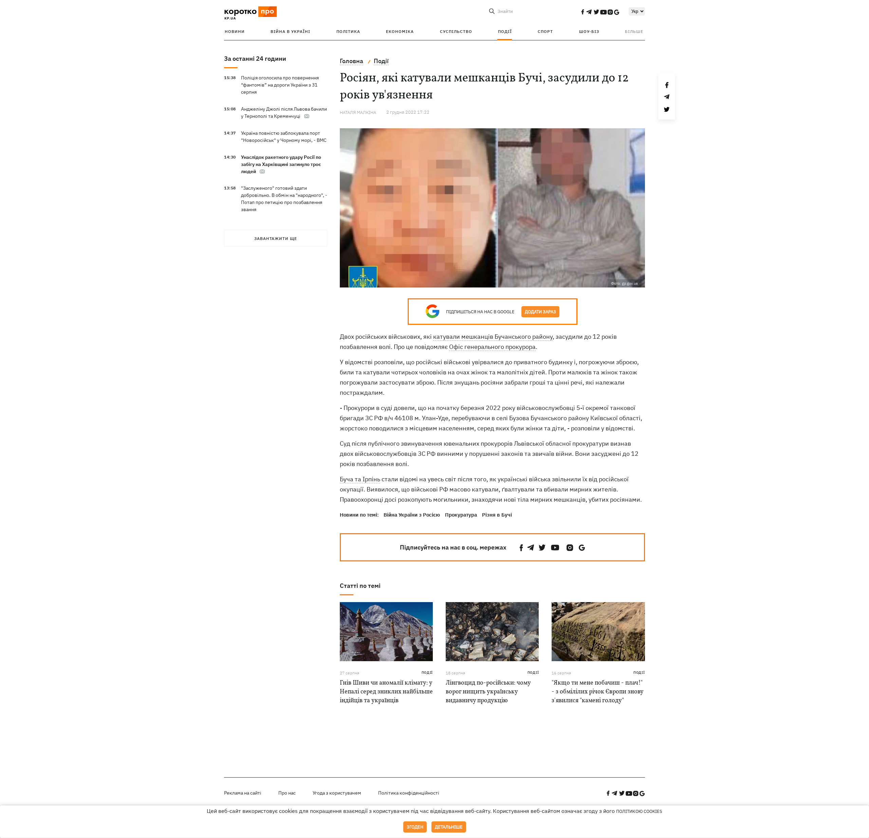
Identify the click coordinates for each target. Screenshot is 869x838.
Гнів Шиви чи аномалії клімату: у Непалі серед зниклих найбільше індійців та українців (386, 692)
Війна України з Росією (412, 514)
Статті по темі (360, 586)
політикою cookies (639, 811)
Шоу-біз (589, 31)
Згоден (415, 827)
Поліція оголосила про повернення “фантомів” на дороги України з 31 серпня (280, 85)
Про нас (287, 793)
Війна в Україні (290, 31)
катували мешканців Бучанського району (493, 336)
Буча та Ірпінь (360, 479)
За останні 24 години (255, 58)
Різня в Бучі (497, 514)
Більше (634, 31)
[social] (582, 12)
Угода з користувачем (337, 793)
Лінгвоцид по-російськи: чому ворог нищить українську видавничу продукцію (488, 692)
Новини (235, 31)
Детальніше (449, 827)
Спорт (545, 31)
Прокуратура (461, 514)
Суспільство (456, 31)
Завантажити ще (275, 238)
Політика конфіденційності (408, 793)
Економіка (400, 31)
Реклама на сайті (242, 793)
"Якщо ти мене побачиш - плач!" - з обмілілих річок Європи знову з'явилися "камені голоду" (597, 692)
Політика (348, 31)
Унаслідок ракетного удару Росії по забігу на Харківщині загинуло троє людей (281, 164)
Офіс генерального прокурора (492, 347)
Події (505, 31)
